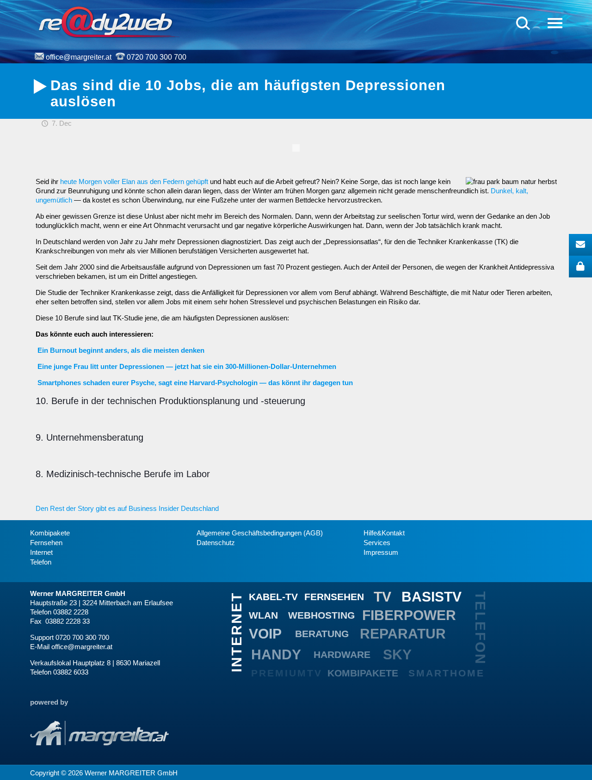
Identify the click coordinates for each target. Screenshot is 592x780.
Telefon (40, 562)
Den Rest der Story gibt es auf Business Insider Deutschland (127, 508)
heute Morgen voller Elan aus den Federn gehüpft (134, 181)
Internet (41, 552)
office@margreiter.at (78, 57)
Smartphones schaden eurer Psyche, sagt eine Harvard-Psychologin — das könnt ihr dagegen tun (195, 383)
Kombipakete (50, 533)
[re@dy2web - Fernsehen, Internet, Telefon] (108, 22)
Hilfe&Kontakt (384, 533)
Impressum (381, 552)
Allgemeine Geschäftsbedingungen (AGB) (260, 533)
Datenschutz (216, 543)
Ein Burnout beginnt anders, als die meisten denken (120, 350)
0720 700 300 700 (156, 57)
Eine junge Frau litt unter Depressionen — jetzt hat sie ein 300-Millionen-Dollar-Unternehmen (186, 366)
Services (377, 543)
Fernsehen (46, 543)
